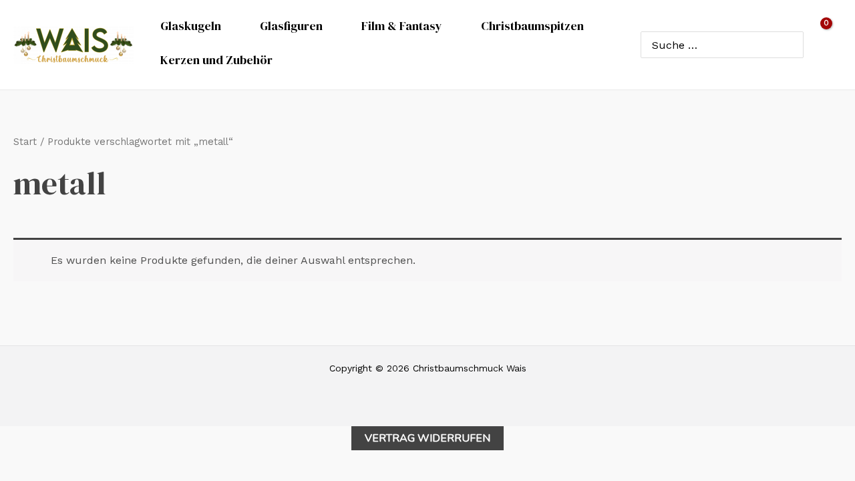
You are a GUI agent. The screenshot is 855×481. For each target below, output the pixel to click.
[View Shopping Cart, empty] (829, 44)
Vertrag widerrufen (427, 438)
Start (25, 142)
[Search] (791, 44)
